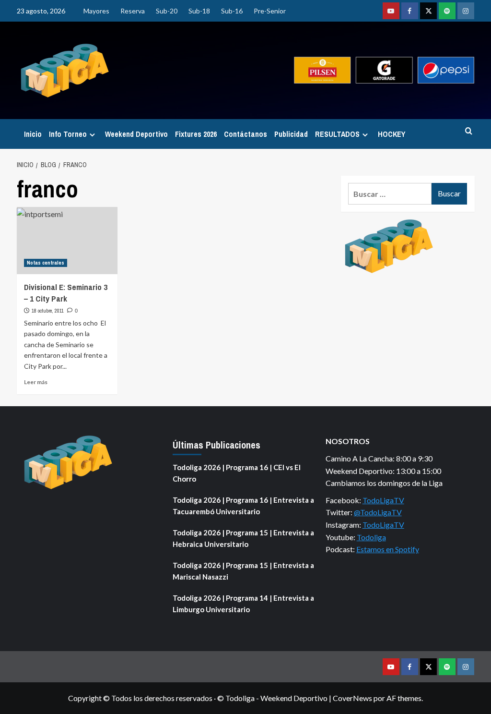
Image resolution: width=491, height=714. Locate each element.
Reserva (132, 11)
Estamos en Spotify (387, 549)
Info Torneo (68, 134)
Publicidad (291, 134)
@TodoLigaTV (378, 512)
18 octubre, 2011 (48, 310)
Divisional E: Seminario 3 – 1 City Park (65, 292)
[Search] (469, 131)
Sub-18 (199, 11)
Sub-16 (232, 11)
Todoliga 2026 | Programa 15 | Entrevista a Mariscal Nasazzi (243, 571)
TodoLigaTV (383, 500)
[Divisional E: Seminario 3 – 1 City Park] (67, 240)
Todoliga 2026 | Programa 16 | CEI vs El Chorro (237, 473)
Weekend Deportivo (136, 134)
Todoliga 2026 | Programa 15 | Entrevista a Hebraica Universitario (243, 538)
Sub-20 (166, 11)
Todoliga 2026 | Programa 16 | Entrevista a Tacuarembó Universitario (243, 506)
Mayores (96, 11)
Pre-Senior (270, 11)
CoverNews (352, 697)
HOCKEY (391, 134)
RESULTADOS (337, 134)
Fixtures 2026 (196, 134)
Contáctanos (245, 134)
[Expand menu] (92, 135)
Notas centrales (45, 262)
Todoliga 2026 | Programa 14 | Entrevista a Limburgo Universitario (243, 603)
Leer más (35, 382)
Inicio (33, 134)
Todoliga (371, 537)
